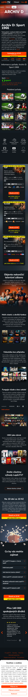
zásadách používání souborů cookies (12, 683)
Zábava (8, 7)
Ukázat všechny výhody (14, 488)
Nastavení (14, 694)
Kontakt (11, 660)
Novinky (14, 653)
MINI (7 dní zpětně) (7, 83)
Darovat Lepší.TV (20, 660)
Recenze (21, 653)
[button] (2, 633)
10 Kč (18, 49)
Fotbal (7, 78)
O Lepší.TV (8, 653)
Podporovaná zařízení (10, 657)
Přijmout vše (14, 686)
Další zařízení (5, 409)
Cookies (5, 660)
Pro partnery (20, 657)
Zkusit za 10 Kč (14, 515)
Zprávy (20, 7)
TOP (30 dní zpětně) (12, 85)
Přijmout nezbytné (14, 690)
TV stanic (12, 39)
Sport (14, 7)
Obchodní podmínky (14, 655)
